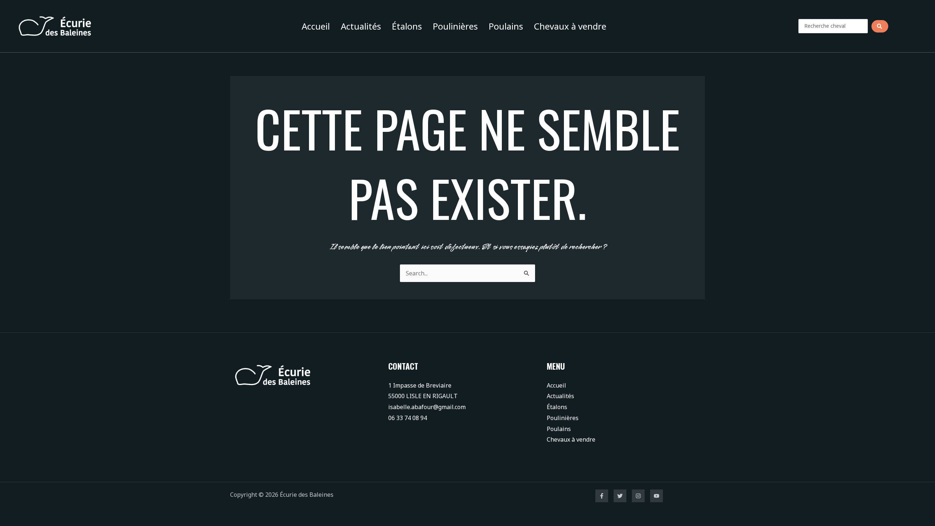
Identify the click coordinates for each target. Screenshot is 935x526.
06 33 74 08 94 (407, 418)
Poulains (506, 26)
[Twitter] (620, 495)
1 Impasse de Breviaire (419, 385)
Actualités (361, 26)
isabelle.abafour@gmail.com (427, 407)
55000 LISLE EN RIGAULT (423, 396)
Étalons (407, 26)
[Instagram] (638, 495)
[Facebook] (601, 495)
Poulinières (455, 26)
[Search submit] (879, 26)
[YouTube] (656, 495)
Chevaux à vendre (570, 26)
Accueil (316, 26)
